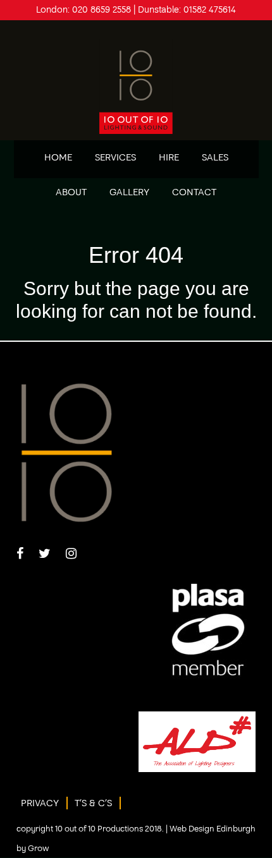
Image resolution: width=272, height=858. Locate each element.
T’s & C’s (93, 803)
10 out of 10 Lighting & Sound (136, 86)
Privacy (40, 803)
